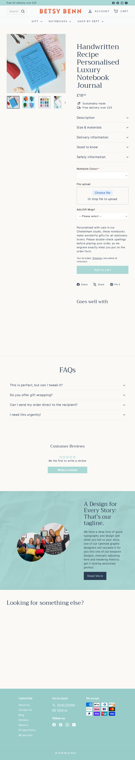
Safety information (91, 157)
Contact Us (25, 709)
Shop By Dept (89, 21)
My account (26, 735)
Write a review (67, 470)
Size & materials (89, 127)
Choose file (102, 192)
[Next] (64, 102)
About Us (24, 704)
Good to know (87, 147)
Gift (36, 21)
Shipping (97, 258)
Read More (95, 576)
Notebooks (58, 21)
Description (86, 118)
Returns (23, 725)
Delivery (24, 720)
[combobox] (17, 11)
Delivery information (92, 137)
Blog (21, 715)
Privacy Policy (27, 730)
